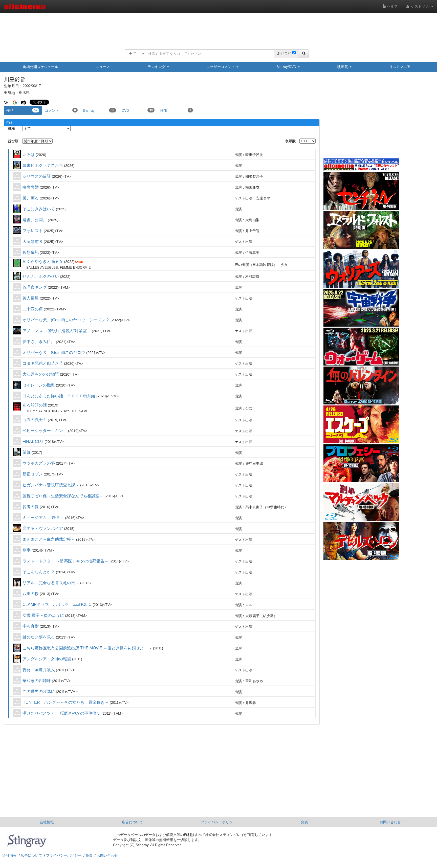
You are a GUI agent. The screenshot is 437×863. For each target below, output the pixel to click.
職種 (11, 128)
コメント (60, 110)
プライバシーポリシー (218, 822)
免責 (304, 822)
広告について (132, 822)
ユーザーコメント (221, 67)
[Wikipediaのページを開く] (6, 102)
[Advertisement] (217, 27)
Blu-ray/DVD (286, 67)
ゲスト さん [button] (420, 6)
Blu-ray (98, 110)
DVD (137, 110)
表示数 (290, 141)
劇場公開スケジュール (40, 67)
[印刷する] (23, 102)
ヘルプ (392, 6)
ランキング (157, 67)
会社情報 (47, 822)
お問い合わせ (390, 822)
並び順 (13, 141)
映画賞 (343, 67)
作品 (21, 110)
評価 (175, 110)
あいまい (284, 53)
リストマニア (399, 67)
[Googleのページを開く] (14, 102)
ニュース (103, 67)
